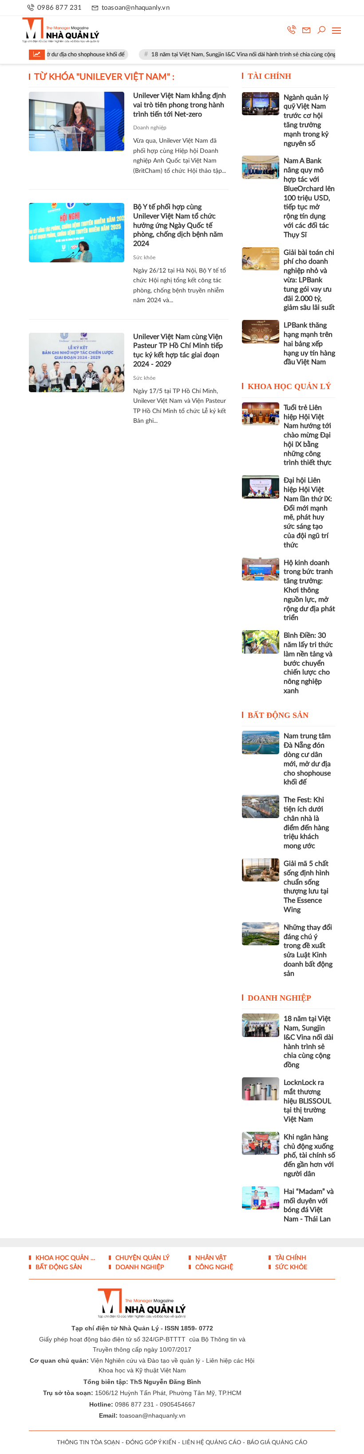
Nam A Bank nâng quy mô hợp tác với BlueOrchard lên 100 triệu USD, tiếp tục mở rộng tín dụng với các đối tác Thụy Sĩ (309, 197)
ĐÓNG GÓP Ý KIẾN (151, 1443)
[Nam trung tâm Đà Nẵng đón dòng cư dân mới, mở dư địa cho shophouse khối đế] (260, 742)
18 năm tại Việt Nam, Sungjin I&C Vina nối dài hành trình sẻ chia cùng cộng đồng (236, 55)
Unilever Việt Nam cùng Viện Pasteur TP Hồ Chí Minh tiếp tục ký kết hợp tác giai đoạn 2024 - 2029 (178, 350)
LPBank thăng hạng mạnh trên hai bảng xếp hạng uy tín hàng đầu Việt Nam (309, 344)
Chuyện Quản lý (142, 1258)
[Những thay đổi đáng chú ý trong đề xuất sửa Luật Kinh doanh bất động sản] (260, 933)
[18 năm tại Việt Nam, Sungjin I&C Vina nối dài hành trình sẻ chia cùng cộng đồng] (260, 1025)
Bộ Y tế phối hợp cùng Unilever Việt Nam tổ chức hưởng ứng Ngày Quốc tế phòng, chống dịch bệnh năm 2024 (178, 225)
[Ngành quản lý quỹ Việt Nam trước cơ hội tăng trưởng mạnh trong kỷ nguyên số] (260, 103)
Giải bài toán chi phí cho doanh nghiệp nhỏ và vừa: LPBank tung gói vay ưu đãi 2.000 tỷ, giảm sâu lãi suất (309, 280)
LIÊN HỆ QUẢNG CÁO (211, 1443)
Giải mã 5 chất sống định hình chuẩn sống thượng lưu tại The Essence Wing (306, 886)
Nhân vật (210, 1258)
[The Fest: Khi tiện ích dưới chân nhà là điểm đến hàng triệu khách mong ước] (260, 806)
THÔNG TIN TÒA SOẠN (88, 1443)
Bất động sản (278, 715)
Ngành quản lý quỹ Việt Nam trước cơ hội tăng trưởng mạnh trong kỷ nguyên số (306, 120)
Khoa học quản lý (289, 386)
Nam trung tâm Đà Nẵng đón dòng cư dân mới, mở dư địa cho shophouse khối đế (307, 759)
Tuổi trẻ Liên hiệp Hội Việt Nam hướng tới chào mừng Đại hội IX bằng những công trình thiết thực (308, 435)
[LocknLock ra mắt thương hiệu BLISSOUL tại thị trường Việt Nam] (260, 1088)
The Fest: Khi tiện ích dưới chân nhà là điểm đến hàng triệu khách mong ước (306, 823)
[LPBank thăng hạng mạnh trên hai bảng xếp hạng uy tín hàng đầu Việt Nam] (260, 331)
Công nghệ (213, 1267)
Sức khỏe (144, 257)
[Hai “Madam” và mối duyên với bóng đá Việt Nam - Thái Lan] (260, 1197)
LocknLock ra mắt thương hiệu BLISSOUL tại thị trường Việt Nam (307, 1101)
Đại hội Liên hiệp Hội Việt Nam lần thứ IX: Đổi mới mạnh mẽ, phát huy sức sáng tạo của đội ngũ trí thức (308, 513)
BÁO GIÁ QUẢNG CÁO (277, 1443)
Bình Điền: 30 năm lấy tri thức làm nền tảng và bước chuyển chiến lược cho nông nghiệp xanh (308, 663)
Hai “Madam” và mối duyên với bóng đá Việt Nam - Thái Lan (309, 1205)
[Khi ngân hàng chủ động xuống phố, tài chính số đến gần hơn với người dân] (260, 1143)
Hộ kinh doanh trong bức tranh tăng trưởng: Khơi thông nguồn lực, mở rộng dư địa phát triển (309, 590)
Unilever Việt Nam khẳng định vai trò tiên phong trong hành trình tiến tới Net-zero (179, 105)
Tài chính (269, 76)
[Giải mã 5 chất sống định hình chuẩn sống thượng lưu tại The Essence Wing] (260, 869)
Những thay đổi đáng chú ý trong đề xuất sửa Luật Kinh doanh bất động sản (308, 950)
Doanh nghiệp (149, 127)
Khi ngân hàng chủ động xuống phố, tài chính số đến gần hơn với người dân (309, 1155)
